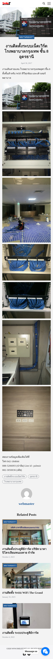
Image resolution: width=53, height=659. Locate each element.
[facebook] (24, 654)
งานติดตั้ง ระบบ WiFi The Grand (22, 592)
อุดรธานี (33, 476)
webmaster (26, 504)
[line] (29, 654)
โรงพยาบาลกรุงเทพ (12, 481)
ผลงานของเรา (26, 37)
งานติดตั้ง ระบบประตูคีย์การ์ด (20, 632)
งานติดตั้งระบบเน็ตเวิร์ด (14, 476)
